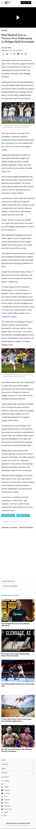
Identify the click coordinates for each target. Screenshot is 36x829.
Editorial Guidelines (26, 527)
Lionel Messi (9, 143)
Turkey (31, 307)
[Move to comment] (25, 54)
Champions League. (9, 316)
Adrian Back (7, 48)
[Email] (22, 54)
